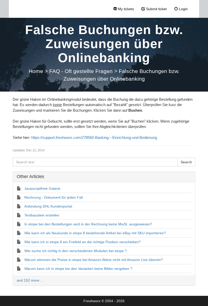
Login (183, 9)
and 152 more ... (30, 280)
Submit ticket (156, 9)
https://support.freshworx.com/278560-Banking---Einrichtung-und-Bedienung (94, 137)
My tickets (125, 9)
